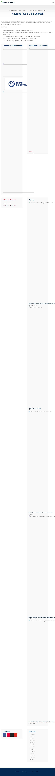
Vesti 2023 (32, 734)
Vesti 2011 (32, 759)
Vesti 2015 (32, 751)
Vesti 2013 (32, 755)
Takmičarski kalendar (9, 200)
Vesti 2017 (32, 747)
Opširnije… (31, 151)
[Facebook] (4, 735)
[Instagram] (8, 735)
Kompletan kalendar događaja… (10, 205)
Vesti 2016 (32, 749)
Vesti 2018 (32, 745)
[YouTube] (15, 735)
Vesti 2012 (32, 757)
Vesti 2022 (32, 736)
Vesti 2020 (32, 740)
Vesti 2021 (32, 738)
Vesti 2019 (32, 742)
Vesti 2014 (32, 753)
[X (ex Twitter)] (12, 735)
